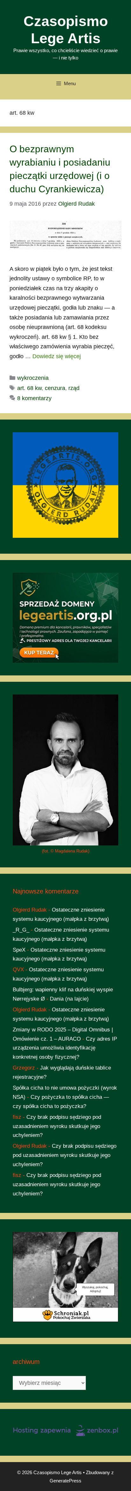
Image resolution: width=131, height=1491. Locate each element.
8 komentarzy (34, 398)
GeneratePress (65, 1480)
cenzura (55, 388)
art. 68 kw (29, 388)
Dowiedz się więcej (56, 356)
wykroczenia (33, 378)
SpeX (19, 950)
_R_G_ (21, 930)
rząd (73, 388)
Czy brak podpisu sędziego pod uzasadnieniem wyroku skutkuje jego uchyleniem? (57, 1126)
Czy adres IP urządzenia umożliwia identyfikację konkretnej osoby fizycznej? (65, 1048)
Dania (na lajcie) (69, 999)
